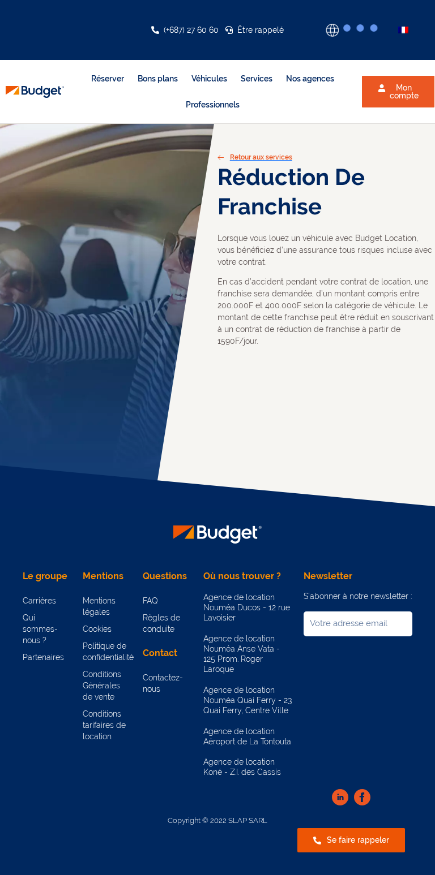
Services (256, 78)
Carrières (39, 600)
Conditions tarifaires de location (104, 725)
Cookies (97, 628)
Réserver (107, 78)
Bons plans (158, 78)
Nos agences (310, 78)
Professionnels (213, 104)
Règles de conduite (161, 623)
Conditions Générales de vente (102, 685)
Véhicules (209, 78)
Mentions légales (99, 606)
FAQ (150, 600)
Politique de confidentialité (107, 651)
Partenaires (43, 657)
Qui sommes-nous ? (40, 629)
